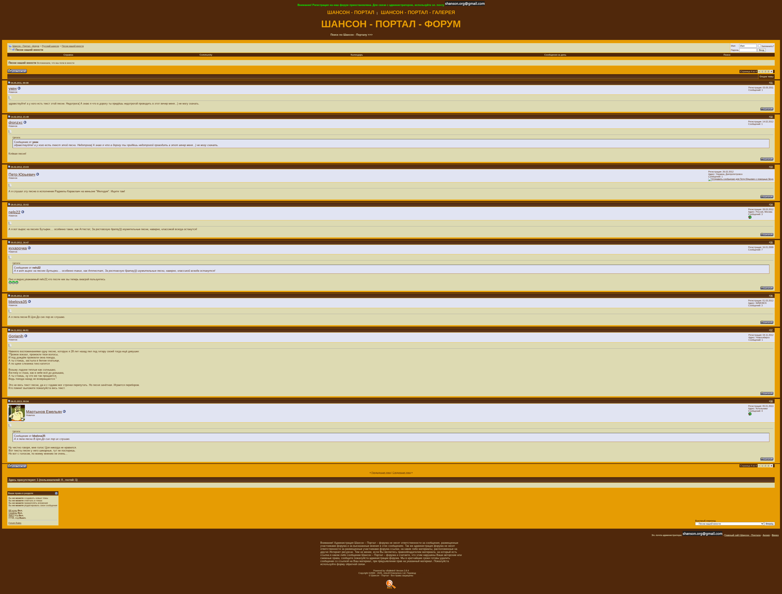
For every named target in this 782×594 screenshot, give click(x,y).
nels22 (14, 212)
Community (206, 55)
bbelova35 (18, 302)
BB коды (13, 510)
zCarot (420, 573)
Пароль (735, 50)
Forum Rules (15, 523)
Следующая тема (402, 472)
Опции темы (766, 76)
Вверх (775, 535)
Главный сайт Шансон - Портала (742, 535)
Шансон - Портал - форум (25, 46)
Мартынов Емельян (44, 412)
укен (13, 88)
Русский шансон (50, 46)
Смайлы (13, 513)
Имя (733, 46)
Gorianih (16, 336)
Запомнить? (767, 46)
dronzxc (16, 122)
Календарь (357, 55)
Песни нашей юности (73, 46)
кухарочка (18, 248)
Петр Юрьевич (22, 174)
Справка (68, 55)
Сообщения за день (555, 55)
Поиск (727, 55)
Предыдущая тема (381, 472)
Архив (766, 535)
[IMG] (11, 515)
